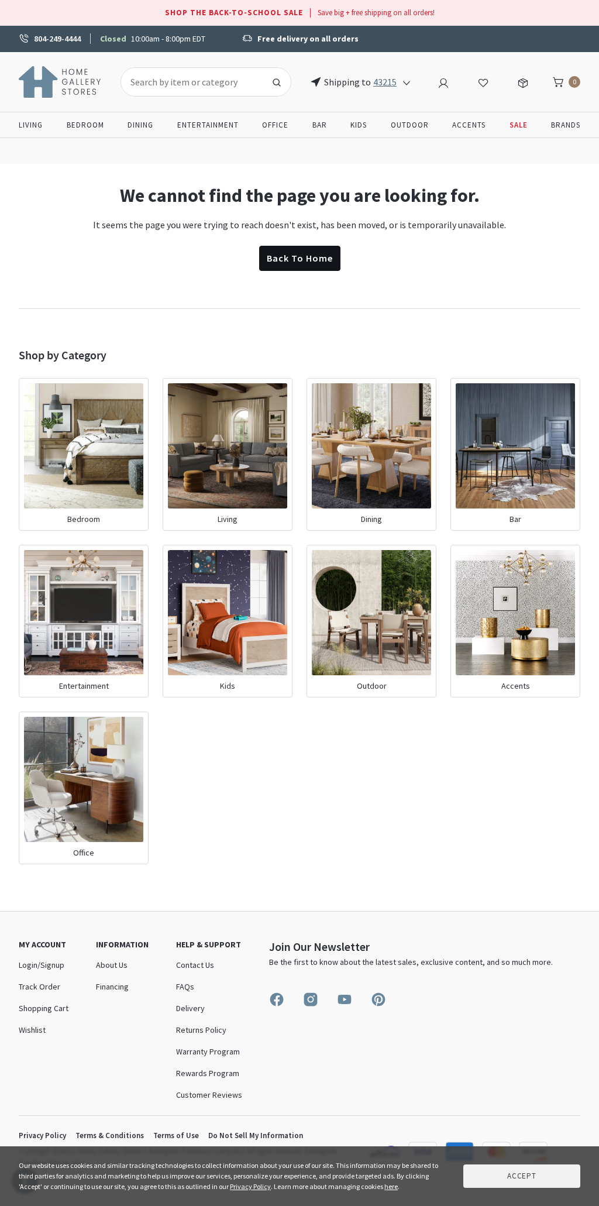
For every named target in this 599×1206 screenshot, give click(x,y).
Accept (521, 1176)
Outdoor (410, 125)
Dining (140, 125)
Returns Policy (201, 1030)
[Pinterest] (378, 999)
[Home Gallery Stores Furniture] (60, 80)
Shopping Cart (43, 1008)
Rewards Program (207, 1073)
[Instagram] (310, 999)
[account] (443, 81)
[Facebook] (276, 999)
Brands (565, 125)
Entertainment (208, 125)
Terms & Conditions (109, 1135)
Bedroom (85, 125)
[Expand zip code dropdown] (406, 82)
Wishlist (32, 1030)
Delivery (190, 1008)
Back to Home (300, 258)
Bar (319, 125)
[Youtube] (344, 999)
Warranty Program (208, 1051)
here (391, 1186)
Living (31, 125)
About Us (112, 965)
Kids (358, 125)
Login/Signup (41, 965)
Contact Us (195, 965)
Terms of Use (176, 1135)
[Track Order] (523, 81)
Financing (112, 986)
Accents (469, 125)
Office (275, 125)
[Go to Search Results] (276, 82)
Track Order (39, 986)
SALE (519, 125)
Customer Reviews (209, 1095)
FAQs (185, 986)
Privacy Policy (42, 1135)
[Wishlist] (483, 81)
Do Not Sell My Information (255, 1135)
